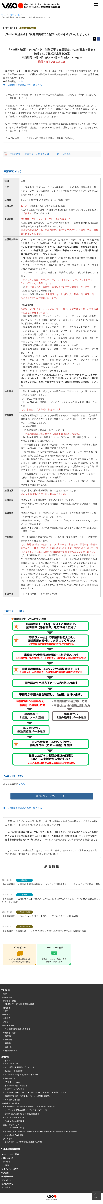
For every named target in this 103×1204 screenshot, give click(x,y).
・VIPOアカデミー (10, 1064)
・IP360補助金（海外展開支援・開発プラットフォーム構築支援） (29, 1106)
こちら (19, 81)
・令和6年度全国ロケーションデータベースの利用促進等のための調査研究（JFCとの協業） (40, 1132)
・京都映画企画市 (10, 1078)
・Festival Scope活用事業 (13, 1121)
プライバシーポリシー (11, 1169)
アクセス (6, 1022)
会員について (7, 1184)
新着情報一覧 (7, 1176)
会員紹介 (6, 1018)
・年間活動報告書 (10, 1051)
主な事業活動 (8, 1026)
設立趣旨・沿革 (9, 1001)
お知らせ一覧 (15, 15)
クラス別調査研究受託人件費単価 (16, 1029)
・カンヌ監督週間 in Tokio (13, 1117)
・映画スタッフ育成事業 (13, 1071)
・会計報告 (7, 1043)
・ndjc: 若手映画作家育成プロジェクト (19, 1067)
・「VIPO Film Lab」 (12, 1082)
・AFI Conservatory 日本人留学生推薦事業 (20, 1075)
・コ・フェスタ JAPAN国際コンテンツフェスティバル (25, 1110)
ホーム (3, 15)
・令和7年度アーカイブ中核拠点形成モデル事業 (22, 1142)
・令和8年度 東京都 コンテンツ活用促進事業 (21, 1114)
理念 (5, 994)
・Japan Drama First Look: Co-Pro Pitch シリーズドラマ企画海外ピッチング (34, 1092)
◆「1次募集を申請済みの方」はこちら (22, 85)
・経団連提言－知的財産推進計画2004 (18, 1004)
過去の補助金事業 (11, 1148)
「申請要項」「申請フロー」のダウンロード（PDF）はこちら (40, 154)
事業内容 (5, 1057)
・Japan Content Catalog (13, 1128)
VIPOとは (5, 990)
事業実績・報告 (9, 1033)
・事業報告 (7, 1036)
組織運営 (6, 1008)
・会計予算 (7, 1047)
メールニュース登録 (10, 1154)
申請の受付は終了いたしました (51, 796)
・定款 (5, 1011)
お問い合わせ (7, 1158)
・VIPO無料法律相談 (11, 1100)
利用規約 (5, 1173)
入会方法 (6, 1187)
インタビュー (7, 1180)
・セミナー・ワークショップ (14, 1089)
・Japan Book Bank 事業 (13, 1135)
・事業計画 (7, 1040)
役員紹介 (6, 1014)
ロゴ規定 (5, 1165)
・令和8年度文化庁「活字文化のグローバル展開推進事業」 (27, 1096)
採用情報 (6, 1162)
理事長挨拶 (7, 997)
